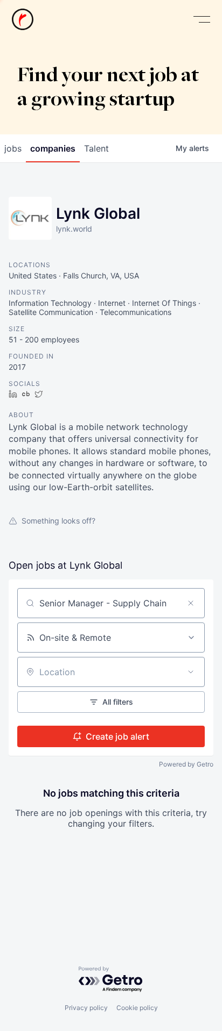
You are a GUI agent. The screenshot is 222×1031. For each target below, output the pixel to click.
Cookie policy (137, 1008)
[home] (22, 19)
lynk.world (74, 228)
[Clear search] (191, 603)
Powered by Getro (186, 764)
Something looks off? (58, 520)
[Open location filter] (191, 672)
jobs (13, 148)
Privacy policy (86, 1008)
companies (52, 148)
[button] (201, 19)
